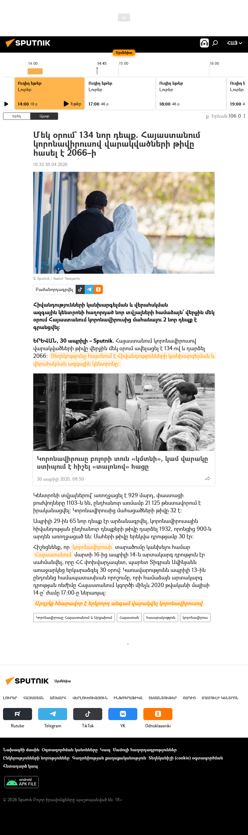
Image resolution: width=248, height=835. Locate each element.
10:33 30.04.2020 (50, 164)
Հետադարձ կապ (20, 766)
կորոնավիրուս (195, 617)
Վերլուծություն (90, 697)
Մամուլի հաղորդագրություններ (145, 749)
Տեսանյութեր (162, 697)
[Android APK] (21, 782)
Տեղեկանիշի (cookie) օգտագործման (185, 758)
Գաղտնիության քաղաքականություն (109, 758)
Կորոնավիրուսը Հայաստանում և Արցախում (74, 617)
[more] (208, 478)
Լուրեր (24, 89)
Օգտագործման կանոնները (70, 749)
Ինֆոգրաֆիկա (128, 697)
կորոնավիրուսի (92, 546)
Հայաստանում (53, 554)
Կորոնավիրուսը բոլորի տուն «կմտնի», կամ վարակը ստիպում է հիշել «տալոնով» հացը (122, 462)
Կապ (105, 749)
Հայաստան (129, 617)
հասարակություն (160, 617)
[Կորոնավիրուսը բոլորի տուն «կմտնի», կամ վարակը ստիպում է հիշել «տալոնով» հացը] (124, 412)
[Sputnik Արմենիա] (29, 48)
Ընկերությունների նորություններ (36, 758)
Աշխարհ (58, 697)
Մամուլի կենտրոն (220, 697)
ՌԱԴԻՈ (189, 697)
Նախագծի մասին (21, 749)
